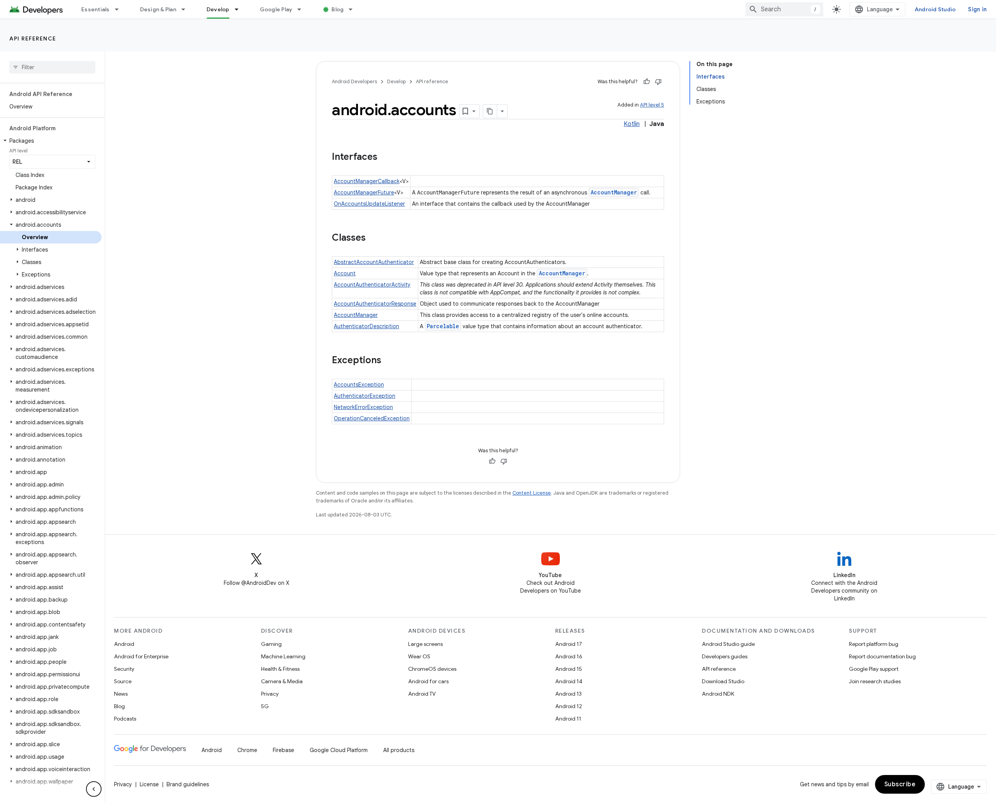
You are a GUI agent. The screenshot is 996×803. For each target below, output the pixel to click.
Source (123, 681)
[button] (51, 141)
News (121, 693)
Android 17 (568, 643)
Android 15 (568, 668)
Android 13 (568, 693)
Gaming (271, 643)
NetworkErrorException (363, 407)
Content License (531, 493)
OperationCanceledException (372, 418)
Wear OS (419, 656)
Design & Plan (158, 9)
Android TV (422, 693)
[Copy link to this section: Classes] (373, 238)
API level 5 (652, 104)
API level (18, 151)
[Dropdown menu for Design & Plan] (186, 9)
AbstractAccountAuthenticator (374, 262)
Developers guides (724, 656)
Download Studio (723, 681)
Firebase (283, 750)
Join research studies (875, 681)
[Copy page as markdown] (490, 111)
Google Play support (873, 668)
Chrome (247, 750)
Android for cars (428, 681)
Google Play (276, 9)
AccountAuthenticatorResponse (375, 303)
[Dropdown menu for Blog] (354, 9)
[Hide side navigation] (94, 789)
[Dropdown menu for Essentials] (120, 9)
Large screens (425, 643)
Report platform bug (873, 643)
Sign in (977, 9)
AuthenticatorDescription (366, 326)
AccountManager (614, 192)
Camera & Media (282, 681)
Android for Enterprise (141, 656)
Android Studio (935, 9)
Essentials (95, 9)
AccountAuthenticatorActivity (372, 284)
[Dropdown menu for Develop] (240, 9)
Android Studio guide (728, 643)
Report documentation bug (882, 656)
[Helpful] (646, 81)
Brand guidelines (188, 784)
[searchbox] (52, 67)
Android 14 (568, 681)
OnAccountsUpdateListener (369, 203)
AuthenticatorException (364, 395)
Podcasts (125, 718)
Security (124, 668)
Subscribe (900, 784)
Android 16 (568, 656)
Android (124, 643)
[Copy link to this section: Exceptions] (389, 361)
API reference (32, 38)
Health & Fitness (280, 668)
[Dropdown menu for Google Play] (302, 9)
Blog (337, 9)
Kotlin (632, 124)
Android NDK (718, 693)
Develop (218, 9)
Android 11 (568, 718)
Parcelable (443, 326)
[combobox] (784, 9)
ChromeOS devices (432, 668)
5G (265, 706)
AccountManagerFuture (364, 192)
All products (398, 750)
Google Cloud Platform (339, 750)
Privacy (270, 693)
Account (345, 273)
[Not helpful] (658, 81)
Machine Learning (283, 656)
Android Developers (354, 81)
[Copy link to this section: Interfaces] (385, 157)
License (149, 784)
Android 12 (568, 706)
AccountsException (359, 384)
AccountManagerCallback (367, 181)
